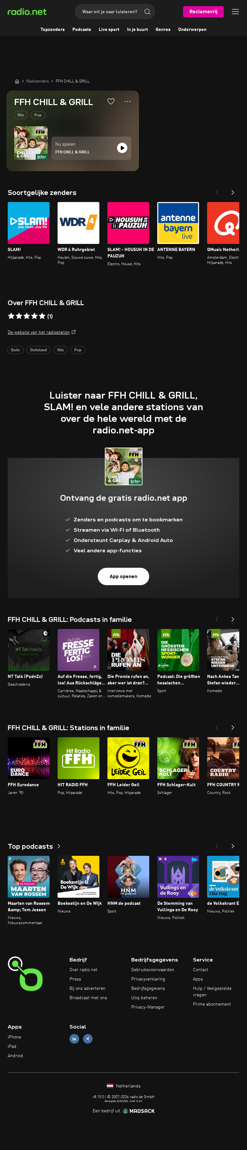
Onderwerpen (192, 29)
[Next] (232, 190)
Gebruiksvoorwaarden (152, 970)
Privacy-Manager (148, 1007)
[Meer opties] (127, 101)
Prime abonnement (212, 1004)
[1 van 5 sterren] (11, 316)
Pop (37, 115)
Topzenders (53, 29)
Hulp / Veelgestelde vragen (212, 991)
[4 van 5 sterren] (34, 316)
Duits (15, 350)
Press (75, 979)
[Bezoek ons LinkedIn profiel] (74, 1039)
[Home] (17, 81)
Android (15, 1056)
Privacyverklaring (148, 979)
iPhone (14, 1037)
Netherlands (127, 1086)
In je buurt (137, 29)
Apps (198, 979)
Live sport (109, 29)
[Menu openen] (235, 11)
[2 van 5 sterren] (19, 316)
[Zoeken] (147, 11)
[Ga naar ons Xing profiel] (87, 1039)
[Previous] (216, 190)
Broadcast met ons (88, 998)
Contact (200, 970)
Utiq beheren (144, 998)
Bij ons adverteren (87, 988)
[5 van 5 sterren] (42, 316)
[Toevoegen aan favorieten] (111, 101)
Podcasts (81, 29)
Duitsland (38, 350)
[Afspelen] (122, 148)
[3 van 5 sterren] (27, 316)
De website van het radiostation (39, 332)
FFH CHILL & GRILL (72, 152)
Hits (20, 115)
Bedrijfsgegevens (148, 988)
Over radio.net (83, 970)
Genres (163, 29)
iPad (12, 1046)
